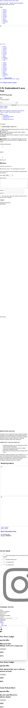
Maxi (4, 19)
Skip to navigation (4, 0)
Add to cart (14, 105)
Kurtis (4, 17)
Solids (4, 9)
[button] (14, 7)
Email (2, 193)
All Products (14, 110)
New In (5, 13)
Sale (4, 23)
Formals (5, 16)
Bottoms (5, 20)
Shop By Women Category (10, 82)
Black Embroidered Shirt (8, 531)
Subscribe (3, 620)
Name (2, 190)
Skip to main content (14, 0)
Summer (5, 11)
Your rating (3, 175)
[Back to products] (3, 84)
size (1, 97)
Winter (4, 12)
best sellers (18, 112)
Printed (4, 15)
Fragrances (5, 21)
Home (1, 82)
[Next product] (4, 84)
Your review (3, 178)
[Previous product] (1, 84)
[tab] (5, 115)
